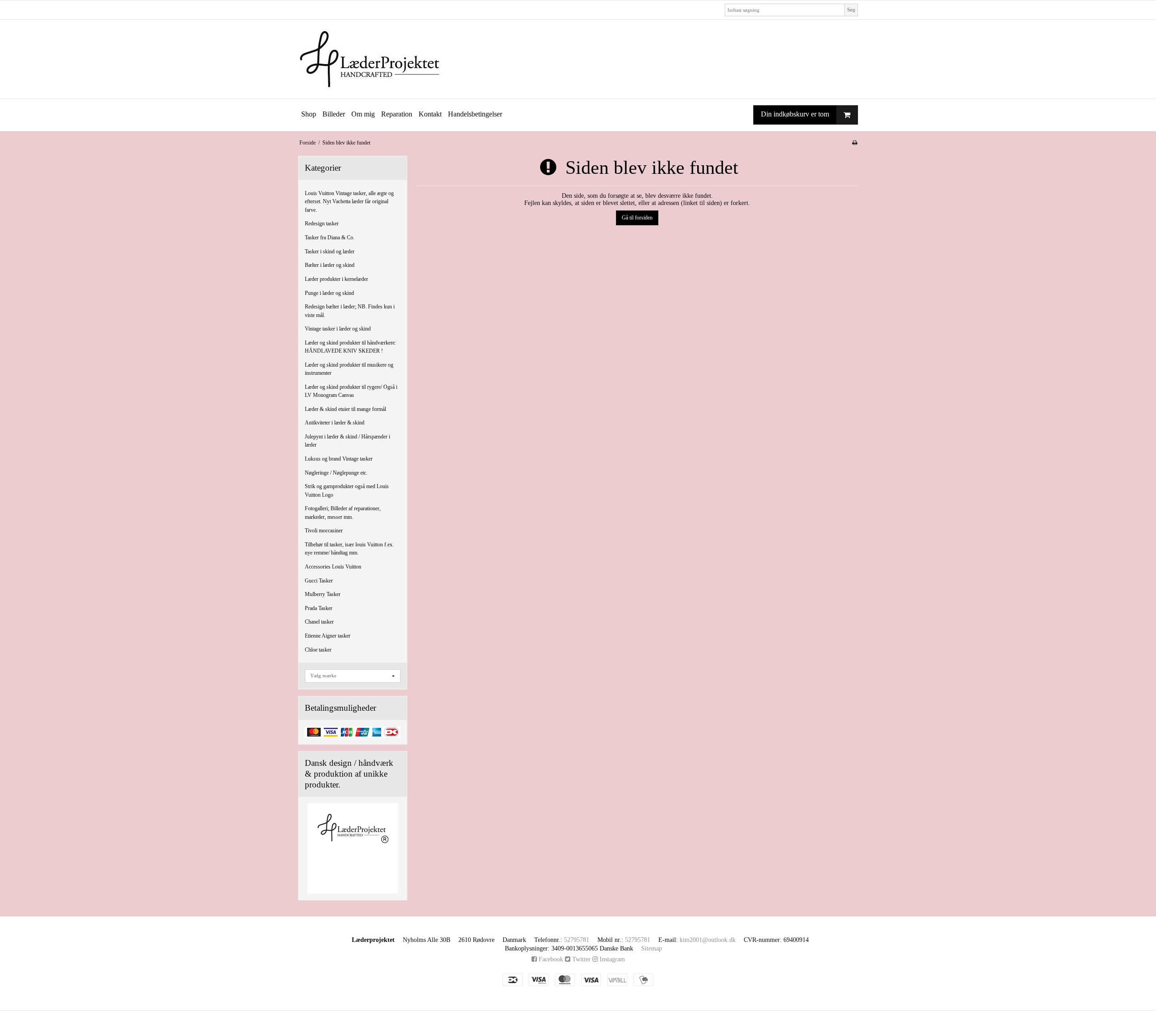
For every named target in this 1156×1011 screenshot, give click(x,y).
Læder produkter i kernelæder (336, 279)
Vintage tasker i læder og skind (338, 329)
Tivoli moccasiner (324, 530)
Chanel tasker (319, 622)
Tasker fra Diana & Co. (329, 237)
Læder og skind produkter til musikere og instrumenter (349, 369)
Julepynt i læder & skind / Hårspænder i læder (347, 440)
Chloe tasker (318, 650)
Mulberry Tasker (322, 594)
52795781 (576, 939)
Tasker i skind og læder (329, 251)
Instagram (611, 959)
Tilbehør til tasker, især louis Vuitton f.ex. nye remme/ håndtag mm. (349, 548)
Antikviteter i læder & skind (334, 422)
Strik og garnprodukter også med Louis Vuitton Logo (347, 490)
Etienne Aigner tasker (327, 636)
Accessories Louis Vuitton (333, 567)
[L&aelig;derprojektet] (578, 59)
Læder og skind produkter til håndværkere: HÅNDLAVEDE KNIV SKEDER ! (350, 347)
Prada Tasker (318, 608)
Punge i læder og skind (329, 293)
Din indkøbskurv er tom (795, 114)
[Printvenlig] (854, 143)
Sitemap (651, 948)
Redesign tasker (322, 223)
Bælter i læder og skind (329, 265)
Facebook (550, 959)
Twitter (580, 959)
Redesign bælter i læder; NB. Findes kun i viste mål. (350, 310)
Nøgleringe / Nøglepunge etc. (336, 473)
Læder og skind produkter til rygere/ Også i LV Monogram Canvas (351, 391)
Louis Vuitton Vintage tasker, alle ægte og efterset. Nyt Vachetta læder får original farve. (349, 201)
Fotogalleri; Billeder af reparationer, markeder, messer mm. (343, 512)
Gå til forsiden (637, 217)
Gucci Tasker (319, 581)
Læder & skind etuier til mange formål (345, 409)
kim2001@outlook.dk (708, 939)
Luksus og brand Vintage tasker (339, 459)
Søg (851, 9)
